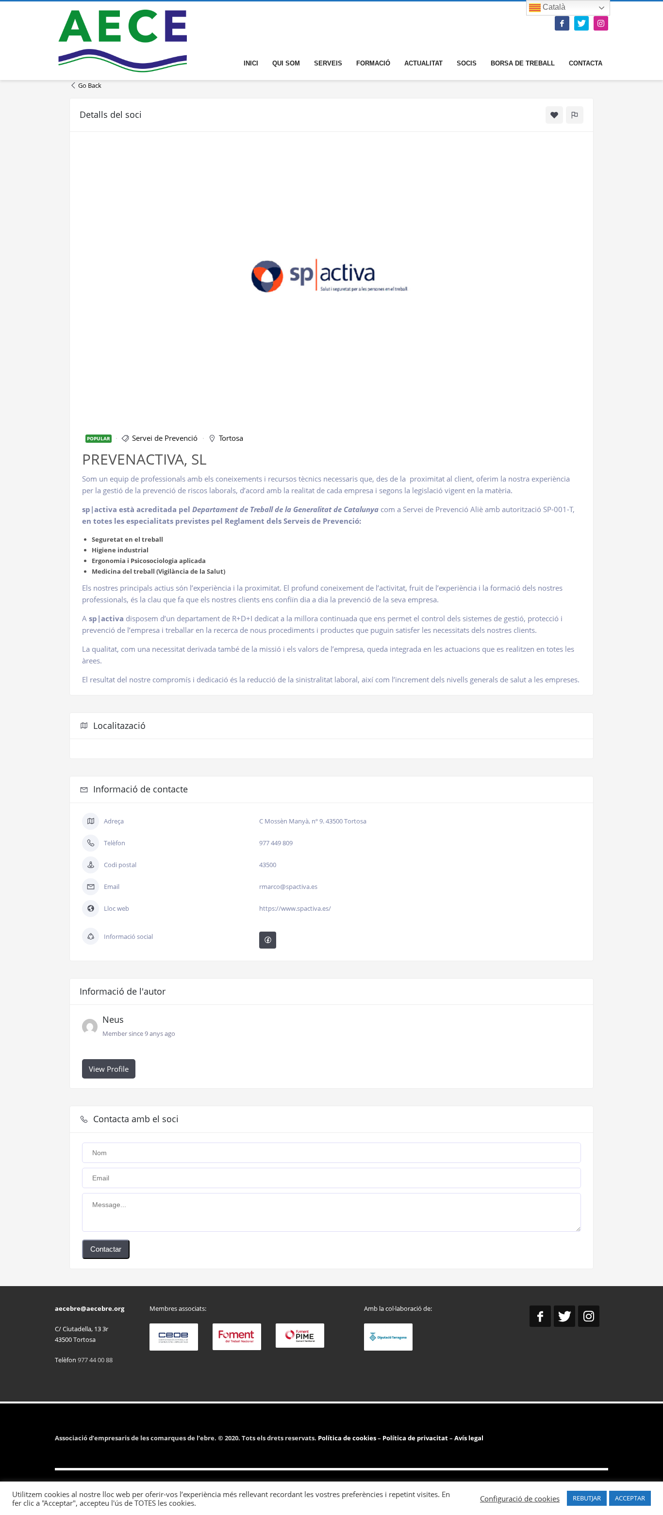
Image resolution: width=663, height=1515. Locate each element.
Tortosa (231, 438)
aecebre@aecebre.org (89, 1308)
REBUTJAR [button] (587, 1498)
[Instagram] (601, 23)
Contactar (105, 1249)
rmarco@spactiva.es (288, 886)
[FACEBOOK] (562, 23)
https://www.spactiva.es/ (295, 908)
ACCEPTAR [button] (630, 1498)
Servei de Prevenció (165, 438)
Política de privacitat (414, 1438)
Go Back (89, 85)
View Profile (109, 1069)
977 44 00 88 (95, 1359)
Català (553, 7)
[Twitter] (581, 23)
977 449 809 (276, 842)
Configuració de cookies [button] (520, 1498)
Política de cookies (348, 1438)
